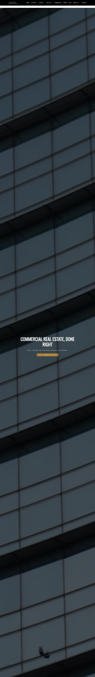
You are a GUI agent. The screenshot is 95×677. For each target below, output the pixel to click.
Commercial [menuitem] (57, 2)
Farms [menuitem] (65, 2)
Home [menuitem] (27, 2)
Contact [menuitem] (84, 2)
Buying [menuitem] (41, 2)
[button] (47, 354)
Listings (33, 2)
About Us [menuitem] (75, 2)
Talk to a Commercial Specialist (47, 354)
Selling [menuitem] (49, 2)
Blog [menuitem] (70, 2)
